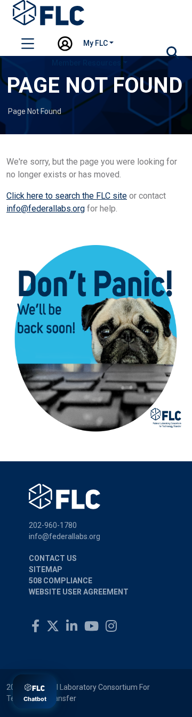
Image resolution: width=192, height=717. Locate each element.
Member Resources (86, 63)
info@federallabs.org (45, 208)
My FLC (95, 43)
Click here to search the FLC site (66, 196)
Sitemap (45, 569)
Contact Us (53, 558)
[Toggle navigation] (28, 45)
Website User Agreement (79, 592)
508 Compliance (60, 580)
